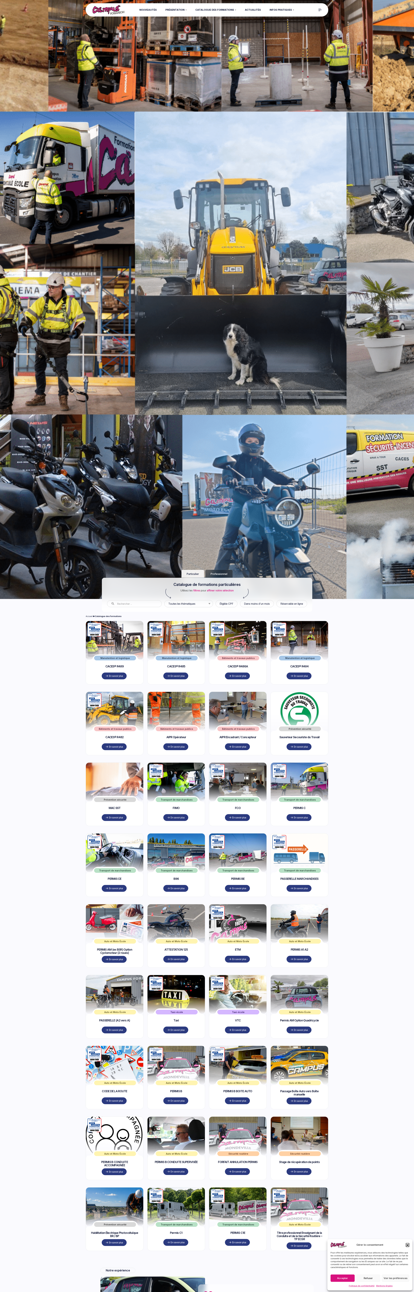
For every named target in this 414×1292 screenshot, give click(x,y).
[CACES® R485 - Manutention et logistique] (176, 680)
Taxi (176, 1060)
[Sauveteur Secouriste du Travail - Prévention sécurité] (299, 751)
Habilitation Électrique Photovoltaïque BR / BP (114, 1274)
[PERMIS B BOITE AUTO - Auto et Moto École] (238, 1105)
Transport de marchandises (177, 839)
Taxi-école (176, 1052)
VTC (238, 1060)
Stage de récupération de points (299, 1202)
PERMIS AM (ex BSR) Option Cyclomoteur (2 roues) (114, 991)
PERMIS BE (238, 918)
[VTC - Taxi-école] (238, 1034)
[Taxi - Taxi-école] (176, 1034)
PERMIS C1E (237, 1273)
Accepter (342, 1278)
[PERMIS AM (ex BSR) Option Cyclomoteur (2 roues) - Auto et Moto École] (114, 963)
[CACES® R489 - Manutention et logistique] (114, 680)
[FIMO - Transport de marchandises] (176, 822)
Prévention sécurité (300, 769)
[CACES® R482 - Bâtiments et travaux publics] (114, 751)
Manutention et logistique (115, 698)
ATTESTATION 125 (176, 989)
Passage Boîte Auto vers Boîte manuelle (299, 1132)
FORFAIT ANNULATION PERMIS (237, 1202)
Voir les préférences (395, 1278)
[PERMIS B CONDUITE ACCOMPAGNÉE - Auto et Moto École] (114, 1176)
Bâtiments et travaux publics (238, 698)
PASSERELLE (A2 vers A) (114, 1060)
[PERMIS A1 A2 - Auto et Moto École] (299, 963)
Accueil (89, 656)
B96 (176, 918)
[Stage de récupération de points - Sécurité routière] (299, 1176)
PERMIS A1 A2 (299, 989)
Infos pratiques (281, 9)
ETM (238, 989)
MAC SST (115, 848)
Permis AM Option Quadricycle (299, 1060)
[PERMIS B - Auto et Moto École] (176, 1105)
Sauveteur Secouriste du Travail (299, 777)
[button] (407, 1244)
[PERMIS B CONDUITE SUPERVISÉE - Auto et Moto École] (176, 1176)
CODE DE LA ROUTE (114, 1131)
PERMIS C (299, 848)
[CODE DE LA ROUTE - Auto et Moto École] (114, 1105)
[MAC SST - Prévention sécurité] (114, 822)
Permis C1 (176, 1273)
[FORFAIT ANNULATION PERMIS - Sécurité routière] (238, 1176)
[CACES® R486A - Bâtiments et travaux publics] (238, 680)
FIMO (176, 848)
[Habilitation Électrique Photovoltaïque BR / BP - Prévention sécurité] (114, 1247)
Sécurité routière (238, 1193)
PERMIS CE (114, 918)
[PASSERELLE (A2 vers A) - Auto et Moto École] (114, 1034)
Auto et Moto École (115, 981)
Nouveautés (148, 9)
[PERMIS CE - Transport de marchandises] (114, 892)
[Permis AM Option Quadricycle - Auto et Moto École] (299, 1034)
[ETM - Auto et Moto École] (238, 963)
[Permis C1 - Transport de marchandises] (176, 1247)
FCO (238, 848)
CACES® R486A (238, 706)
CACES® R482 (114, 777)
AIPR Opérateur (176, 777)
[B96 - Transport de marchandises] (176, 892)
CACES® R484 (299, 706)
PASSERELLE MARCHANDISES (299, 918)
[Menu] (320, 10)
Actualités (253, 9)
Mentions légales (384, 1286)
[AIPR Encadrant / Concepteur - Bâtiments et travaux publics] (238, 751)
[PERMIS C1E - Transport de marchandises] (238, 1247)
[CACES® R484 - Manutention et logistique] (299, 680)
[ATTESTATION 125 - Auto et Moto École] (176, 963)
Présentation (175, 9)
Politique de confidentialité (362, 1286)
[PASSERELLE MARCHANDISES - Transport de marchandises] (299, 892)
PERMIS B (176, 1131)
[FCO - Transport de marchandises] (238, 822)
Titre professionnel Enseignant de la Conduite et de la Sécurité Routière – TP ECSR (299, 1276)
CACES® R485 (176, 706)
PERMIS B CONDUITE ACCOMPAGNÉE (114, 1203)
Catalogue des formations (215, 9)
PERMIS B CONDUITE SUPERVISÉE (176, 1202)
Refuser (368, 1278)
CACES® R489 (114, 706)
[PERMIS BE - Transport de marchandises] (238, 892)
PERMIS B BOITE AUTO (237, 1131)
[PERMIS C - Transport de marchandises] (299, 822)
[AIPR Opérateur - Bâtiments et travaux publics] (176, 751)
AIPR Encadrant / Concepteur (237, 777)
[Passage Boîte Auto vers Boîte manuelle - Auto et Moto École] (299, 1105)
